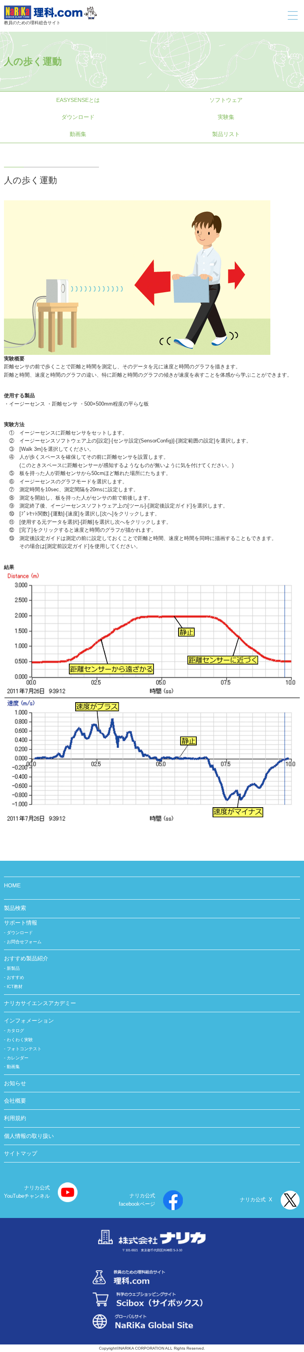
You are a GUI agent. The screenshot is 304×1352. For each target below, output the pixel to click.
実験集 (226, 117)
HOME (12, 885)
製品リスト (226, 134)
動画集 (78, 134)
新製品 (13, 968)
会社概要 (15, 1100)
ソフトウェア (226, 100)
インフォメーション (29, 1020)
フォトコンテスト (24, 1048)
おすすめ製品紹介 (26, 958)
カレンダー (17, 1057)
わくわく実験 (20, 1039)
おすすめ (15, 977)
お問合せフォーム (24, 941)
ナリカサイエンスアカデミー (40, 1003)
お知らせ (15, 1083)
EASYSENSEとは (78, 100)
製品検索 (15, 908)
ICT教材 (15, 986)
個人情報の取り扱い (29, 1136)
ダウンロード (78, 117)
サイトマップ (20, 1153)
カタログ (15, 1030)
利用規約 (15, 1118)
